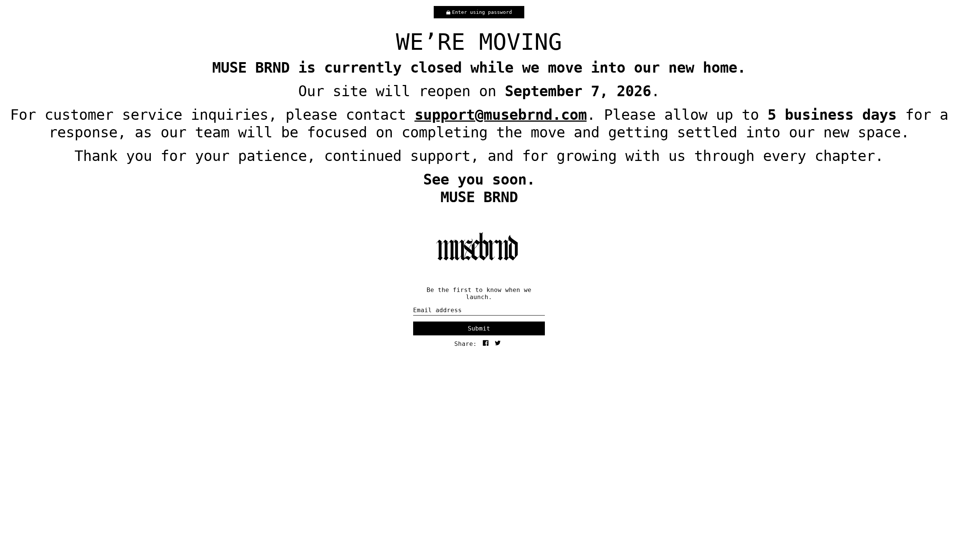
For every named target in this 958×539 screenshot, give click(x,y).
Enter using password (482, 12)
